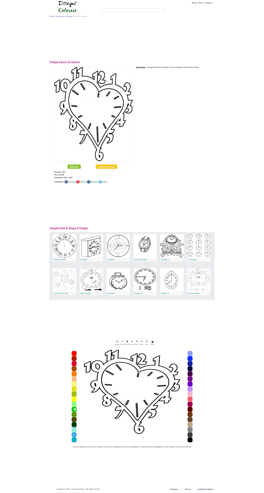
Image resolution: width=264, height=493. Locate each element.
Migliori (208, 3)
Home (194, 3)
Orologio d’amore (102, 447)
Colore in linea (106, 166)
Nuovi (201, 3)
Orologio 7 (84, 260)
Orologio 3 (111, 260)
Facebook (72, 182)
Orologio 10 (138, 293)
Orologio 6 (165, 293)
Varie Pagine (60, 16)
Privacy (188, 489)
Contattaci (174, 489)
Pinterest (83, 182)
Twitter (105, 182)
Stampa (74, 166)
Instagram (94, 182)
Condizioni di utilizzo (205, 489)
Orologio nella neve (61, 293)
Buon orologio (85, 293)
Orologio (69, 16)
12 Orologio (192, 260)
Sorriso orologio (194, 293)
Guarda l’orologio (140, 260)
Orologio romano (60, 260)
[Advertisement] (132, 39)
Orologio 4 (111, 293)
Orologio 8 (165, 260)
